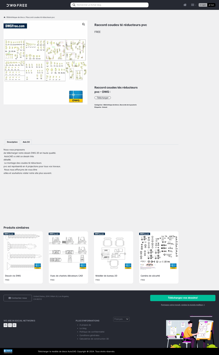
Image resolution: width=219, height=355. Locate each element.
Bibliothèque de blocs (111, 105)
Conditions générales (89, 335)
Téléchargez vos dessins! (183, 297)
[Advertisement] (45, 122)
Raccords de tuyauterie (128, 105)
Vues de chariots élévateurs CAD (66, 275)
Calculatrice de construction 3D (94, 339)
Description (12, 142)
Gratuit (104, 107)
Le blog (83, 328)
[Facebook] (5, 325)
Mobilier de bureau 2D (106, 275)
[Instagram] (10, 325)
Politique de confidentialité (92, 332)
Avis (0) (26, 142)
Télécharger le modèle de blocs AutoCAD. (57, 351)
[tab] (12, 142)
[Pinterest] (14, 325)
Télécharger (102, 97)
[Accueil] (4, 17)
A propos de (85, 325)
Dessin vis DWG (13, 275)
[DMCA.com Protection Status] (18, 351)
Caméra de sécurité (150, 275)
